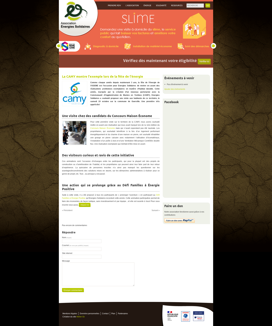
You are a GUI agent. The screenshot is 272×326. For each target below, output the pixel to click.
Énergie (147, 5)
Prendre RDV (114, 5)
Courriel (75, 245)
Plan (113, 313)
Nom (66, 237)
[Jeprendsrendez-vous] (198, 60)
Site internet (67, 253)
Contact (105, 313)
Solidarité (161, 5)
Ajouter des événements (174, 89)
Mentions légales (69, 313)
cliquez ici (84, 205)
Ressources (176, 5)
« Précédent (67, 210)
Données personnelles (89, 313)
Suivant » (156, 210)
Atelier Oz (80, 317)
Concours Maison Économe (102, 128)
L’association (132, 5)
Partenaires (123, 313)
